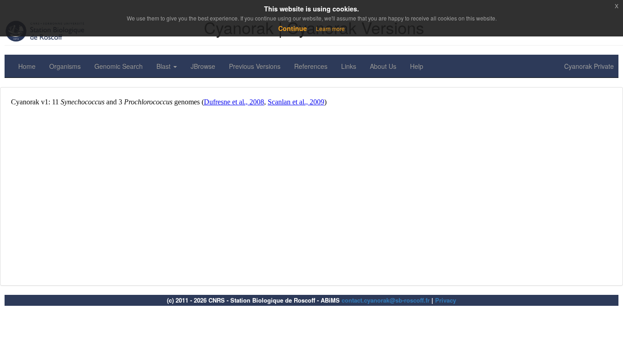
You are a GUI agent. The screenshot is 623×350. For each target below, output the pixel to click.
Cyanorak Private (589, 66)
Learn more (330, 28)
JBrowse (203, 66)
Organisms (65, 66)
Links (348, 66)
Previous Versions (254, 66)
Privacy (445, 300)
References (310, 66)
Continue (292, 28)
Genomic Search (118, 66)
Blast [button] (164, 66)
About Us (383, 66)
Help (416, 66)
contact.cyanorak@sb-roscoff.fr (386, 300)
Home (27, 66)
